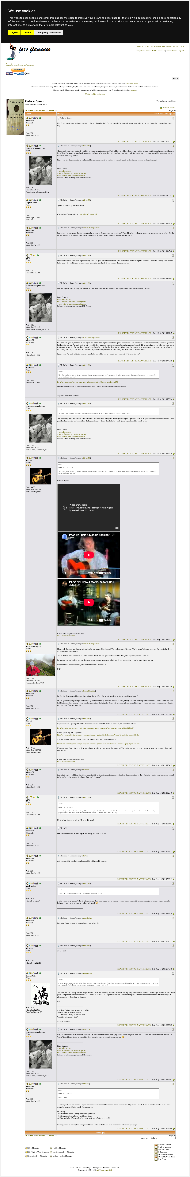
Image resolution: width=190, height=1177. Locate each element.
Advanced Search (160, 46)
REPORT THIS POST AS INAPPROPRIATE (134, 141)
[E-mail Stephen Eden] (30, 200)
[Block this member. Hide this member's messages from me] (40, 118)
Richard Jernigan (89, 691)
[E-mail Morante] (30, 945)
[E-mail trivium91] (30, 118)
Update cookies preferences (95, 94)
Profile (154, 51)
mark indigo (87, 918)
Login (182, 46)
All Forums (29, 111)
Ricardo (86, 770)
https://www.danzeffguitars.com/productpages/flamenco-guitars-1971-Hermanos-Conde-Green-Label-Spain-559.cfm (98, 735)
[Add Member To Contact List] (36, 118)
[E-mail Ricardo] (30, 458)
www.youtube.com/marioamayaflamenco (71, 175)
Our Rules (161, 51)
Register (176, 46)
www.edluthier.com (64, 171)
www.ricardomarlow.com (66, 636)
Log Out (181, 51)
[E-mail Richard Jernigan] (30, 644)
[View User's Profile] (27, 118)
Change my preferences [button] (49, 32)
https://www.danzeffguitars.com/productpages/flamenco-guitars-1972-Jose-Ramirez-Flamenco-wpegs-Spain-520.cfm (98, 744)
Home (169, 46)
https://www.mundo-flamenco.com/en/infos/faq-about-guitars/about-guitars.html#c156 (87, 382)
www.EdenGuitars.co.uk (88, 214)
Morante (86, 1084)
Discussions (40, 111)
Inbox (148, 51)
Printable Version (169, 108)
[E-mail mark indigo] (30, 883)
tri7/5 (85, 856)
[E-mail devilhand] (30, 365)
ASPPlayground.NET (104, 1170)
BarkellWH (87, 1029)
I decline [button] (27, 32)
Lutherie (51, 111)
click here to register (132, 83)
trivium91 (86, 146)
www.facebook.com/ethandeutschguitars (71, 173)
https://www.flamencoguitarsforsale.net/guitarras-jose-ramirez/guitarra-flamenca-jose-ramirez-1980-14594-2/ (95, 728)
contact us (133, 90)
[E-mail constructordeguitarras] (30, 145)
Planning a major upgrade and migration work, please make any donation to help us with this (20, 64)
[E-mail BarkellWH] (30, 973)
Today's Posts (140, 51)
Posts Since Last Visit (145, 46)
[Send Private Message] (33, 118)
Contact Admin (171, 51)
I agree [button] (14, 32)
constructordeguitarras (91, 228)
